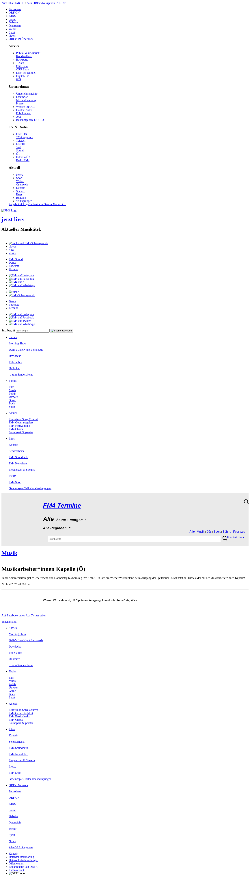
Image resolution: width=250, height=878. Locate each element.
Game (12, 400)
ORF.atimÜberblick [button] (21, 38)
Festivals (239, 531)
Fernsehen (15, 9)
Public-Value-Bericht (28, 53)
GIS (18, 79)
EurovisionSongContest (23, 419)
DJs (209, 531)
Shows (13, 337)
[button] (28, 243)
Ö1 (18, 153)
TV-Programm (24, 137)
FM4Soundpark (18, 457)
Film (11, 387)
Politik (12, 393)
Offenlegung (16, 863)
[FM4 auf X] (17, 282)
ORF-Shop (22, 69)
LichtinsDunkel (26, 72)
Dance (12, 262)
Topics (12, 380)
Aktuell (13, 412)
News (12, 35)
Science (20, 191)
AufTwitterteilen (36, 615)
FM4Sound (16, 259)
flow (11, 249)
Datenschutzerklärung (21, 856)
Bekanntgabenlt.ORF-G (30, 119)
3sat (18, 147)
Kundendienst (24, 56)
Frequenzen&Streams (22, 469)
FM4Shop (15, 482)
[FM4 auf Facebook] (21, 278)
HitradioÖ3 (23, 157)
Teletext (20, 140)
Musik (12, 390)
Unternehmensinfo (27, 93)
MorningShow (17, 343)
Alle (192, 531)
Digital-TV (22, 76)
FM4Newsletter (18, 463)
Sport (12, 32)
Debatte (13, 22)
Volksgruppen (24, 200)
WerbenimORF (25, 106)
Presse (19, 103)
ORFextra (22, 66)
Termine (13, 269)
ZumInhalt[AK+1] (12, 3)
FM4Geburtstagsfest (21, 422)
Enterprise (22, 96)
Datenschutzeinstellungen (23, 860)
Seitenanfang (8, 621)
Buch (12, 403)
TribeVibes (15, 362)
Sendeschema (17, 451)
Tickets (20, 62)
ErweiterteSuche (236, 537)
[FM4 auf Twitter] (20, 320)
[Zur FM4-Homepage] (9, 210)
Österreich (15, 25)
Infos (12, 438)
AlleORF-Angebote (21, 847)
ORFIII (20, 143)
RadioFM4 (22, 160)
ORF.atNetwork (18, 785)
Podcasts (14, 265)
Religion (21, 197)
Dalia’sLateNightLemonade (26, 349)
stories (12, 253)
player (12, 246)
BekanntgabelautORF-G (24, 866)
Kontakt (13, 444)
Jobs (18, 116)
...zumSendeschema (21, 374)
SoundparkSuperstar (21, 432)
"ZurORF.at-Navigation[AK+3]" (46, 3)
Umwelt (13, 396)
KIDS (12, 15)
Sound (12, 19)
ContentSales (24, 110)
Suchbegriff (8, 330)
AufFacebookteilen (13, 615)
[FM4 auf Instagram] (21, 275)
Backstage (22, 59)
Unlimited (14, 368)
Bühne (227, 531)
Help (19, 194)
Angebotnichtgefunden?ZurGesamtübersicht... (37, 204)
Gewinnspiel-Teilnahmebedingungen (30, 488)
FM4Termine (62, 505)
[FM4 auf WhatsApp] (22, 285)
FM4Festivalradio (19, 425)
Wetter (12, 29)
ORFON (14, 12)
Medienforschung (26, 100)
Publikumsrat (23, 113)
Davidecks (15, 355)
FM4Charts (16, 429)
